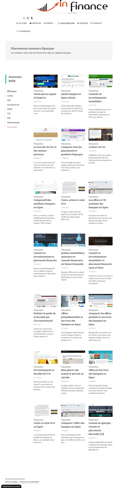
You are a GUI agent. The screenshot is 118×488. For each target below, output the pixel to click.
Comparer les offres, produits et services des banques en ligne (100, 319)
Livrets (10, 96)
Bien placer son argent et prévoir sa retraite (72, 374)
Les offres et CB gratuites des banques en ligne (98, 204)
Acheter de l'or (97, 147)
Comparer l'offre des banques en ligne (72, 425)
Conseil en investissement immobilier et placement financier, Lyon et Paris (100, 260)
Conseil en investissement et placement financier (45, 257)
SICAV (9, 109)
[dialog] (11, 486)
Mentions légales (11, 482)
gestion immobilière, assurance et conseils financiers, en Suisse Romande (73, 258)
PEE (8, 118)
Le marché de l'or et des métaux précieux (45, 151)
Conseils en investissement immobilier (97, 98)
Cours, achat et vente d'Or (73, 202)
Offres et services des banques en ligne (98, 374)
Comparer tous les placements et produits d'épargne (72, 151)
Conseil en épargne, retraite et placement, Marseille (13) (100, 428)
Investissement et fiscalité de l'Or (44, 372)
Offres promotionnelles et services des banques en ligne (72, 319)
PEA (9, 100)
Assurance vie (13, 105)
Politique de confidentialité (29, 482)
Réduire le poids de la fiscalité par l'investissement (45, 317)
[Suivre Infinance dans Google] (28, 18)
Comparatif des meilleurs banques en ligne (44, 204)
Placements (12, 127)
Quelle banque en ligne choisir (71, 96)
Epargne (13, 91)
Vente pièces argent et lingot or (45, 96)
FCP (9, 114)
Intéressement (13, 123)
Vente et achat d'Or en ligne (44, 425)
